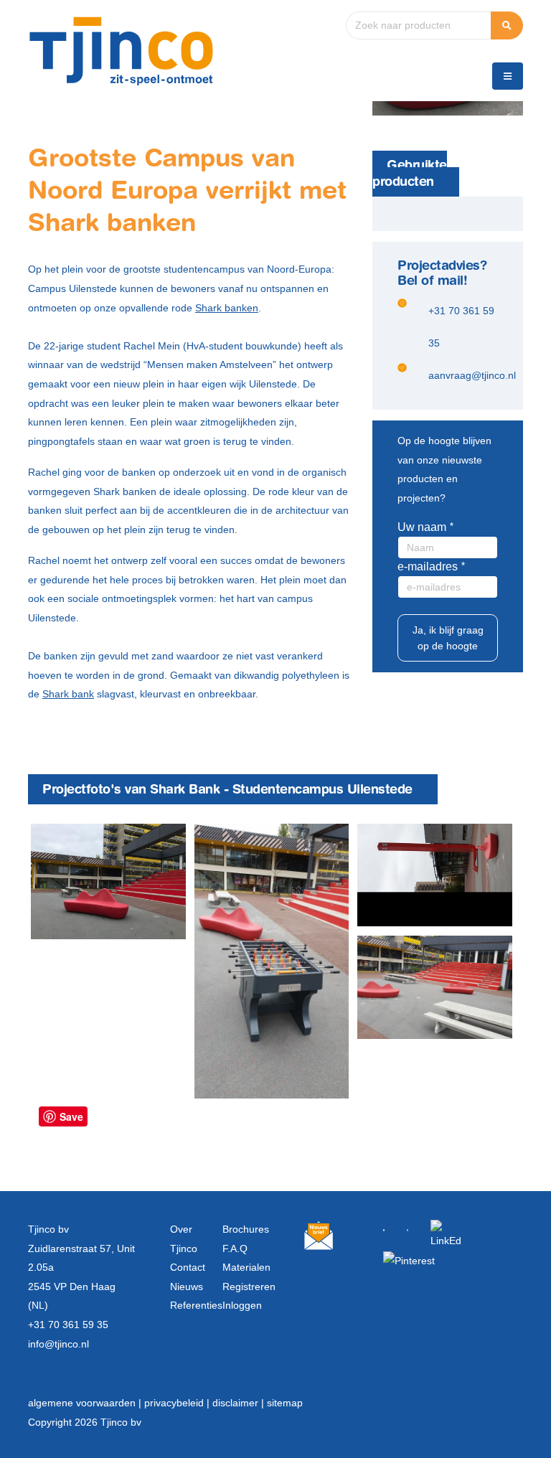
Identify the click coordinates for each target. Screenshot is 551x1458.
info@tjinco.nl (58, 1344)
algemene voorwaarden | (86, 1402)
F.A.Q (235, 1248)
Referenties (196, 1305)
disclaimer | (239, 1402)
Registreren (249, 1286)
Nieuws (186, 1286)
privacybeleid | (178, 1402)
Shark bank (68, 694)
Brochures (245, 1229)
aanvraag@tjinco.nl (472, 375)
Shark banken (226, 308)
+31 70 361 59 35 (68, 1324)
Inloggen (242, 1305)
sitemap (285, 1402)
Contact (187, 1267)
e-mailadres (427, 566)
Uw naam (421, 527)
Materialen (246, 1267)
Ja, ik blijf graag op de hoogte (448, 638)
